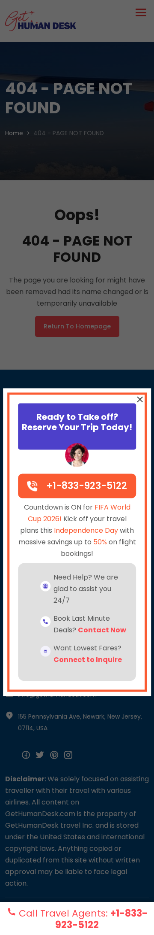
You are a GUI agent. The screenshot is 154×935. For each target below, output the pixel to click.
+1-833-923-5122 (86, 486)
